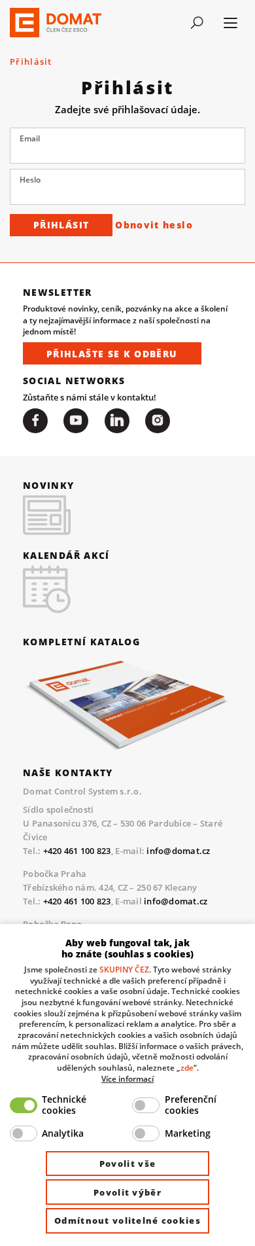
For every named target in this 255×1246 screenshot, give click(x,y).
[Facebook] (35, 420)
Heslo (30, 179)
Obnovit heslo (154, 225)
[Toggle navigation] (197, 23)
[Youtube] (75, 420)
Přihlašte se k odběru (112, 353)
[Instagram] (157, 420)
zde (187, 1067)
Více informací (127, 1078)
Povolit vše (127, 1163)
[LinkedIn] (117, 420)
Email (30, 138)
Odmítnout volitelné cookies (127, 1220)
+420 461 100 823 (77, 851)
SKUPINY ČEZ (124, 969)
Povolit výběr (128, 1192)
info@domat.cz (178, 851)
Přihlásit (61, 225)
